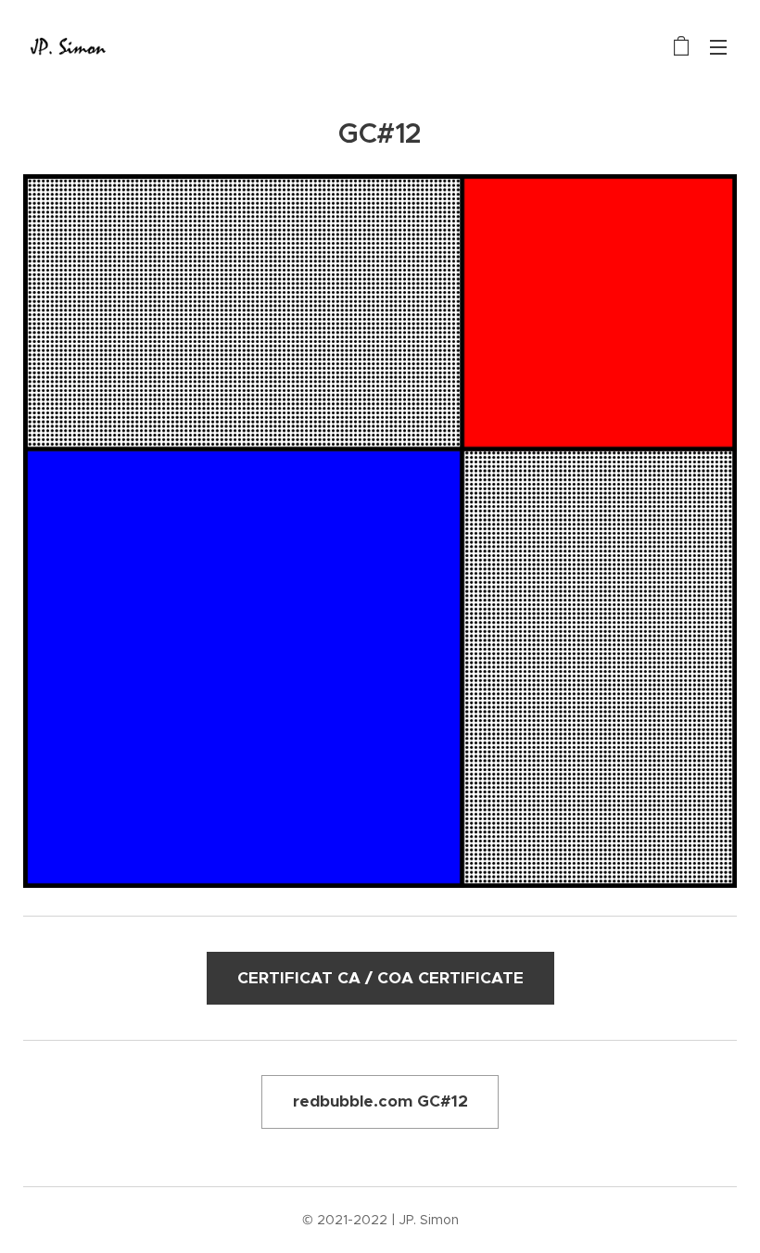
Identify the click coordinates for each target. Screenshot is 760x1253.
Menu (718, 46)
